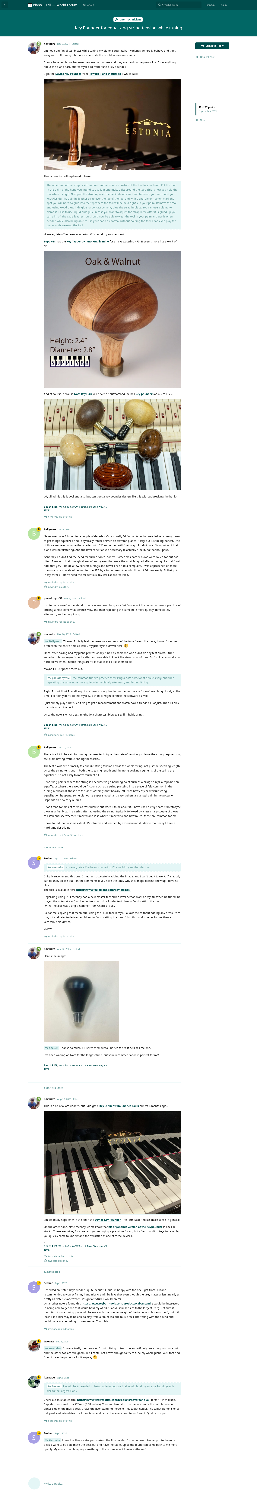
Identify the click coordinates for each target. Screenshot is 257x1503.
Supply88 (50, 241)
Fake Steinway (95, 506)
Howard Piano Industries (105, 73)
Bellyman (55, 641)
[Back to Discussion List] (5, 5)
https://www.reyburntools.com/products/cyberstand (116, 1303)
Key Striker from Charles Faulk (119, 1106)
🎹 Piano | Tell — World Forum (52, 5)
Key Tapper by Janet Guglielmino (88, 241)
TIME (46, 510)
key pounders (145, 394)
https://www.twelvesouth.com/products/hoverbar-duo (113, 1400)
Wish (61, 506)
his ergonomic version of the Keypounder (135, 1227)
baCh (68, 506)
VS (105, 506)
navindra (57, 867)
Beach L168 (50, 506)
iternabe (54, 1440)
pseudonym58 (61, 678)
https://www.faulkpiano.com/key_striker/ (103, 890)
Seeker (53, 1048)
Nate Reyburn (83, 394)
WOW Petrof (79, 506)
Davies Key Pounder (68, 73)
